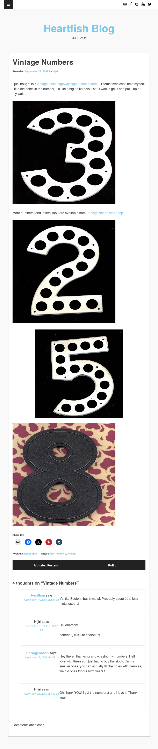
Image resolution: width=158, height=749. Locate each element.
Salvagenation (37, 653)
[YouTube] (143, 2)
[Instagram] (125, 2)
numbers (61, 553)
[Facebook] (131, 2)
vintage (71, 553)
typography (30, 553)
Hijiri (55, 71)
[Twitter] (150, 2)
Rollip (112, 565)
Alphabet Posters (46, 565)
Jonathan (37, 595)
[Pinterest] (136, 2)
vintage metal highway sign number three (67, 83)
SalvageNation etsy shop (104, 212)
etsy (52, 553)
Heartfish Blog (79, 28)
